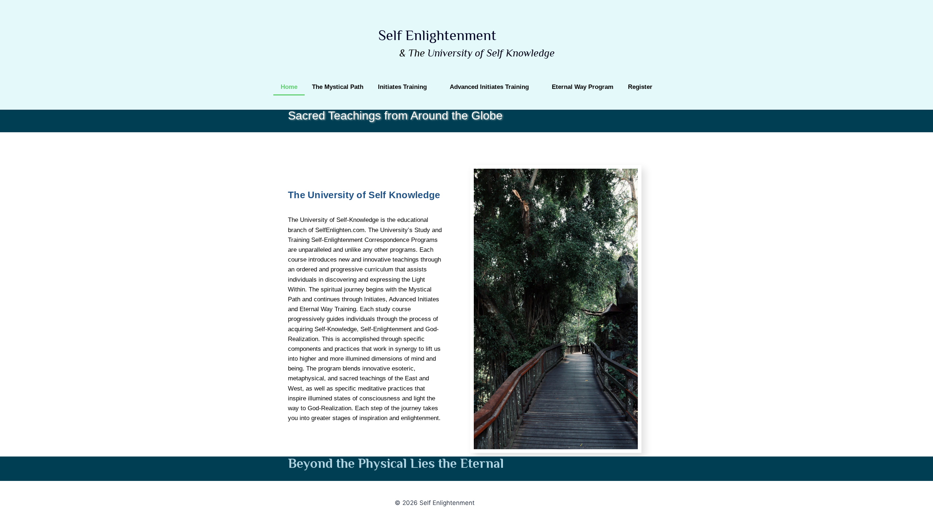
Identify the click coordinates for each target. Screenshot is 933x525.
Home (289, 86)
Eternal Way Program (582, 86)
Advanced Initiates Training (489, 86)
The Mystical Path (337, 86)
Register (640, 86)
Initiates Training (402, 86)
